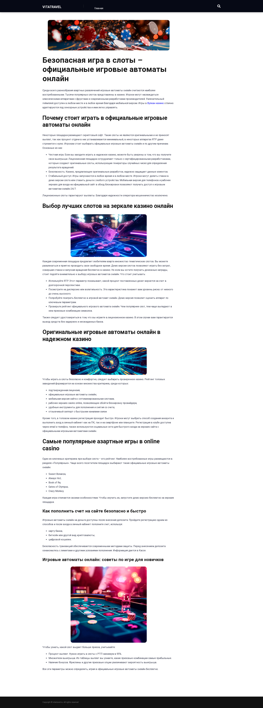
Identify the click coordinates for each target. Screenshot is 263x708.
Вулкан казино (155, 103)
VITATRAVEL (51, 7)
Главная (98, 8)
